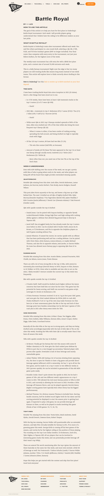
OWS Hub (56, 3)
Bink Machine (25, 489)
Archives (63, 484)
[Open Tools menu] (51, 4)
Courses (44, 481)
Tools (48, 3)
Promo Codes (83, 484)
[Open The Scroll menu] (43, 4)
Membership (45, 486)
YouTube (63, 478)
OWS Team (82, 478)
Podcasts (63, 481)
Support (82, 481)
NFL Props (64, 3)
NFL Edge (28, 3)
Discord (43, 484)
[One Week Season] (15, 4)
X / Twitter (64, 486)
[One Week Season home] (13, 479)
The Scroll (38, 3)
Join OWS (90, 3)
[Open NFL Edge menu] (32, 4)
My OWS (43, 478)
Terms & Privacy (84, 486)
